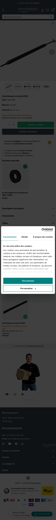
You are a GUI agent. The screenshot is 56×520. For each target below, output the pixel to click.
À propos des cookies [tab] (43, 237)
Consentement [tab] (9, 237)
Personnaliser (26, 288)
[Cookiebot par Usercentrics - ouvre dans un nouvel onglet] (41, 229)
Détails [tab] (24, 237)
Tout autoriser (28, 281)
